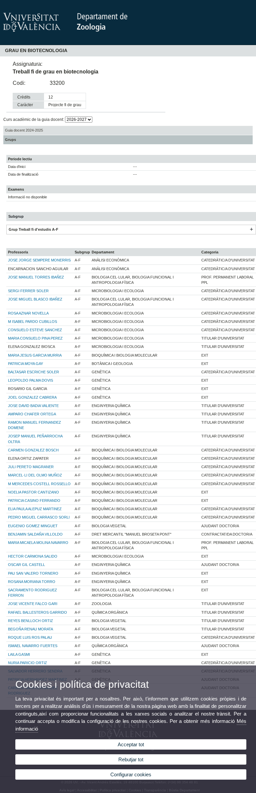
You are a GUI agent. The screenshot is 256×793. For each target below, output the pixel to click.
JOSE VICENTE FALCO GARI (32, 604)
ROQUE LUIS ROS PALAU (30, 637)
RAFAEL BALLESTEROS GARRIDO (37, 612)
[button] (251, 229)
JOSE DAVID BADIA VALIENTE (33, 406)
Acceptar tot (131, 744)
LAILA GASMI (19, 654)
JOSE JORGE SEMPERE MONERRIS (39, 260)
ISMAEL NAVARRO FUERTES (32, 646)
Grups (10, 140)
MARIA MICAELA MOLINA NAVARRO (38, 543)
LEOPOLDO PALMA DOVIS (30, 380)
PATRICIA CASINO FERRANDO (34, 501)
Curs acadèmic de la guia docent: (34, 119)
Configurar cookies (130, 774)
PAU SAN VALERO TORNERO (33, 573)
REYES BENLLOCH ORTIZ (30, 621)
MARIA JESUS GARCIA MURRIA (35, 355)
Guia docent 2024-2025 (24, 130)
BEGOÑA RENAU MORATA (30, 629)
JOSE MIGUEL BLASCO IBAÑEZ (35, 299)
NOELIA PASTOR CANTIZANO (33, 492)
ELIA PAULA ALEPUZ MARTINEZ (35, 509)
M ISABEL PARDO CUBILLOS (32, 322)
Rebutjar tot (130, 759)
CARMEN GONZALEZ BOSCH (33, 450)
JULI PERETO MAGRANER (31, 467)
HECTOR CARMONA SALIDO (32, 556)
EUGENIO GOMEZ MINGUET (33, 526)
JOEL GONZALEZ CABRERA (32, 397)
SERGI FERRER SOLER (28, 291)
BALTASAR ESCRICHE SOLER (33, 372)
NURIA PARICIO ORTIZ (27, 663)
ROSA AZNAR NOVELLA (28, 313)
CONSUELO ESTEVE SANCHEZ (35, 330)
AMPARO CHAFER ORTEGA (32, 414)
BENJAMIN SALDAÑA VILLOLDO (35, 534)
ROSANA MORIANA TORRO (31, 582)
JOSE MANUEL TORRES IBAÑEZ (36, 277)
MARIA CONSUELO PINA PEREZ (35, 338)
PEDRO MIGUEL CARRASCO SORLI (39, 517)
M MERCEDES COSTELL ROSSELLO (39, 484)
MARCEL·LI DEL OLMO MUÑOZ (35, 475)
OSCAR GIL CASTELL (26, 565)
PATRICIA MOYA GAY (25, 364)
